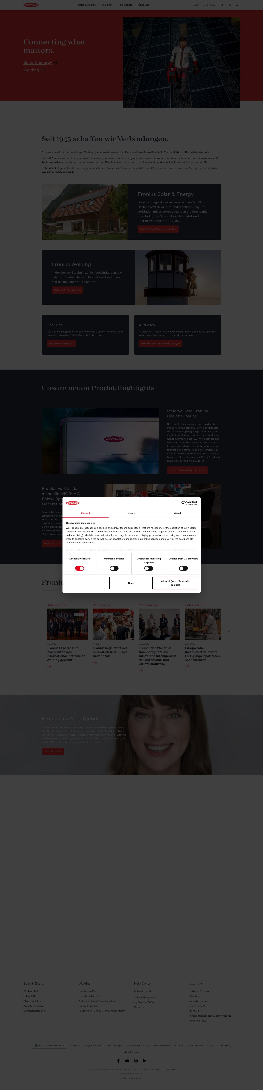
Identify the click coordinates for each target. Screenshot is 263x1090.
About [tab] (177, 513)
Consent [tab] (85, 513)
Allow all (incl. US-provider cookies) (175, 583)
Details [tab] (131, 513)
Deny (131, 583)
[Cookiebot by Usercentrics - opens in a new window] (183, 503)
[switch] (114, 568)
